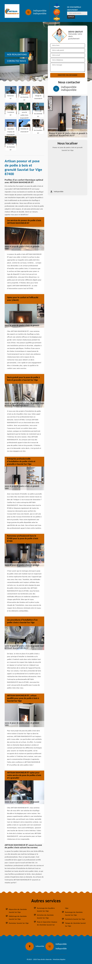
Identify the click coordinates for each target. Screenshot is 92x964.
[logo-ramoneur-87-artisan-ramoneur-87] (12, 11)
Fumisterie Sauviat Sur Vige (75, 919)
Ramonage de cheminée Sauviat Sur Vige (74, 913)
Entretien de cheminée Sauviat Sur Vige (45, 916)
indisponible (39, 11)
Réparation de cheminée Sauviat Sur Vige (18, 911)
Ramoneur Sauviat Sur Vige (19, 923)
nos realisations (17, 54)
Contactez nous (16, 61)
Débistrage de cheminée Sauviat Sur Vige (18, 917)
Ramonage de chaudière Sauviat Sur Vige (46, 909)
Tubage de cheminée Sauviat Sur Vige (75, 924)
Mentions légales (59, 959)
